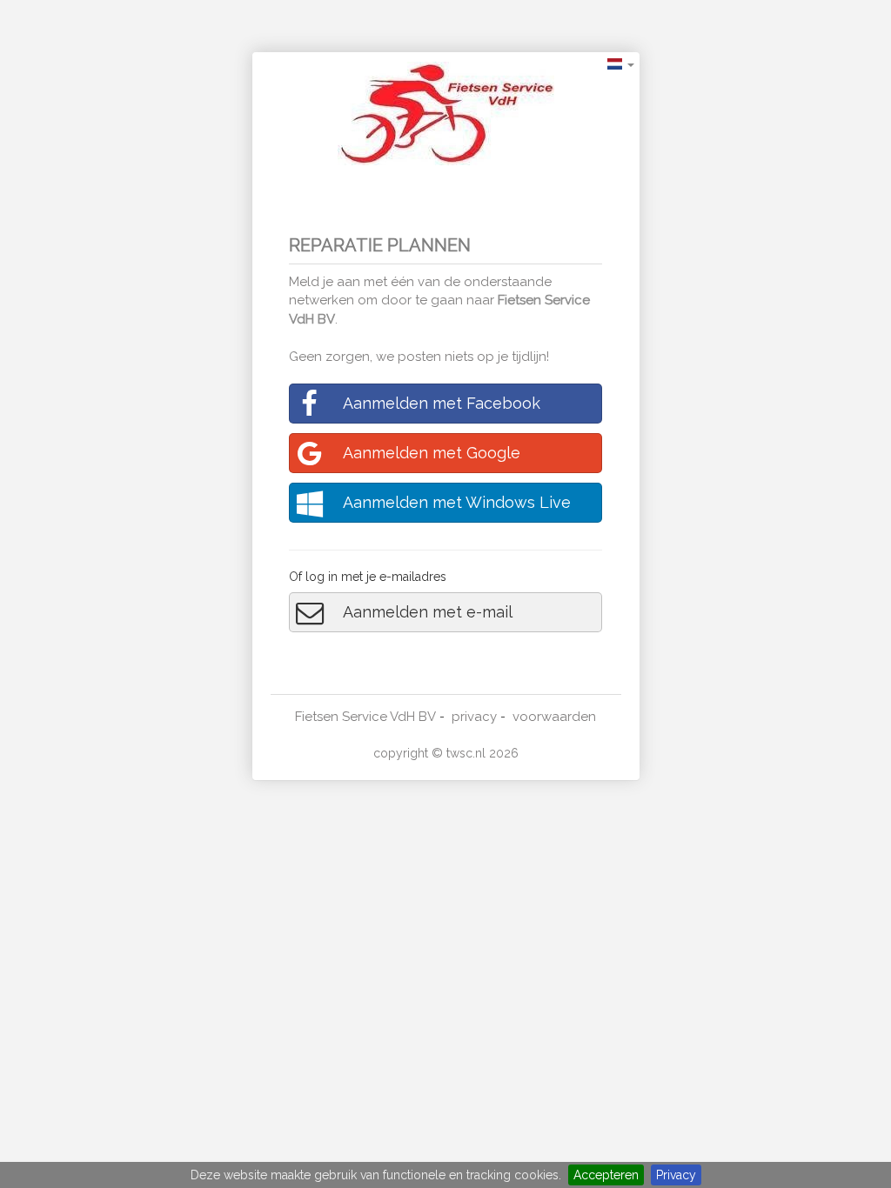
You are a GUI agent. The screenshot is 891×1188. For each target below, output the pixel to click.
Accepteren (606, 1175)
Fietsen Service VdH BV (365, 716)
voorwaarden (554, 716)
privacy (474, 716)
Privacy (676, 1175)
